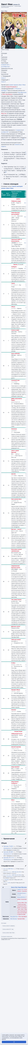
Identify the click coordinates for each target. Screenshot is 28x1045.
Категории (3, 923)
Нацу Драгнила (22, 92)
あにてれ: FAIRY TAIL (8, 868)
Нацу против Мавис (22, 912)
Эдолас (15, 264)
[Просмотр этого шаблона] (3, 887)
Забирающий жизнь (16, 733)
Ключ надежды (15, 353)
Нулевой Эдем (21, 918)
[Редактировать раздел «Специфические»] (26, 866)
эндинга (3, 146)
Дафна (18, 199)
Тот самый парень (16, 599)
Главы (18, 889)
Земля (13, 283)
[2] (22, 139)
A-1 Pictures (16, 88)
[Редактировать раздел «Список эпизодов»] (26, 184)
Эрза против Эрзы (16, 499)
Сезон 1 (24, 893)
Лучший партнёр (16, 747)
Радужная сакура (16, 201)
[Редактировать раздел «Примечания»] (26, 839)
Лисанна (13, 709)
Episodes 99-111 (8, 857)
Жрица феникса (21, 897)
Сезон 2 (3, 78)
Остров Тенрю (18, 731)
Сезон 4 (3, 82)
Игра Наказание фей (22, 911)
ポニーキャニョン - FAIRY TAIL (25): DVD (12, 872)
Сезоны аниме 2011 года (7, 929)
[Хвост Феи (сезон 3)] (14, 30)
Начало (19, 891)
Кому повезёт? (15, 767)
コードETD (8, 882)
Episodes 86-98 (8, 852)
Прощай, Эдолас (15, 689)
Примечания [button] (9, 839)
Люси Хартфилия (22, 916)
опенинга (17, 144)
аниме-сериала (13, 85)
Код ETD (13, 474)
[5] (25, 154)
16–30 (25, 889)
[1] (7, 90)
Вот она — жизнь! (16, 529)
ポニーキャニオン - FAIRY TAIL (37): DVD (12, 875)
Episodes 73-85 (8, 846)
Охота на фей (15, 330)
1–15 (22, 889)
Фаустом (3, 113)
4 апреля (3, 64)
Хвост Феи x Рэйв (22, 909)
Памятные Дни (22, 904)
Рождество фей (21, 914)
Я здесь (13, 663)
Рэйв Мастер (13, 918)
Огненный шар (15, 380)
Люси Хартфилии (7, 94)
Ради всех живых (16, 639)
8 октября (4, 66)
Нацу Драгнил (13, 916)
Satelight (3, 90)
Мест (12, 800)
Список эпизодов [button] (10, 184)
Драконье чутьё (15, 626)
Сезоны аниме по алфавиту (8, 925)
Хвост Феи (22, 85)
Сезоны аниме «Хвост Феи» (8, 932)
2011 (8, 64)
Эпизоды (19, 893)
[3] (23, 139)
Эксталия (14, 429)
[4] (25, 152)
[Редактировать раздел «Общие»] (26, 843)
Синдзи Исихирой (11, 87)
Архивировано (7, 848)
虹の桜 (7, 879)
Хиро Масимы (22, 887)
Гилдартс (14, 266)
